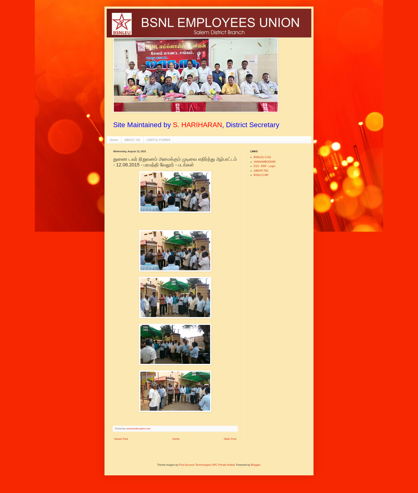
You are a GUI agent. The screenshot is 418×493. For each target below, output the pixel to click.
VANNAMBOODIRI (265, 161)
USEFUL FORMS (158, 140)
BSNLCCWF (261, 175)
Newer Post (121, 439)
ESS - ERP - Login (264, 166)
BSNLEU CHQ (262, 157)
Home (114, 140)
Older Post (230, 439)
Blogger (255, 464)
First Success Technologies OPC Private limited (207, 464)
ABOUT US (132, 140)
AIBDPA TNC (261, 170)
